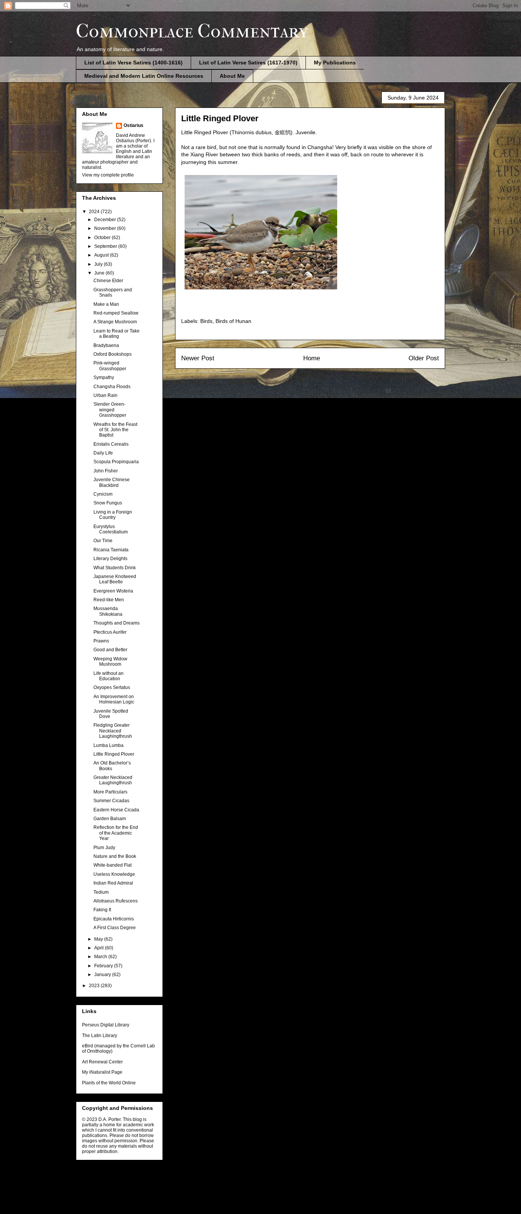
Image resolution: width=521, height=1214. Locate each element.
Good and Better (110, 649)
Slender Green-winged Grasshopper (109, 409)
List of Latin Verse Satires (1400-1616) (133, 62)
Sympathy (103, 377)
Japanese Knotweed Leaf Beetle (114, 579)
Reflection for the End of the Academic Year (115, 833)
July (99, 264)
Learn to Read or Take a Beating (116, 333)
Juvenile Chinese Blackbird (111, 482)
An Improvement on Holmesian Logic (113, 699)
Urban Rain (105, 395)
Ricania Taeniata (111, 549)
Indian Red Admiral (113, 883)
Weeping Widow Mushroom (110, 661)
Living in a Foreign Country (112, 514)
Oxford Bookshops (112, 354)
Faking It (102, 909)
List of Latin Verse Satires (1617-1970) (248, 62)
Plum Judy (104, 847)
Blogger (301, 1198)
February (104, 965)
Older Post (423, 358)
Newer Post (197, 358)
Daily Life (103, 453)
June (100, 273)
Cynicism (103, 494)
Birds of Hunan (233, 321)
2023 (95, 985)
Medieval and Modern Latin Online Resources (143, 76)
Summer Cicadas (111, 800)
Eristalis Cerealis (111, 444)
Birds (206, 321)
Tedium (101, 892)
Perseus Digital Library (105, 1025)
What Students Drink (114, 567)
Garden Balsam (109, 818)
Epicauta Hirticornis (113, 919)
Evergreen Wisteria (113, 591)
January (103, 974)
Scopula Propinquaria (116, 461)
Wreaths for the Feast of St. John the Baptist (115, 430)
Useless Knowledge (114, 874)
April (99, 948)
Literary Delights (110, 558)
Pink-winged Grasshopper (109, 365)
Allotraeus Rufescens (115, 901)
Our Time (103, 540)
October (103, 237)
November (105, 228)
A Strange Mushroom (115, 321)
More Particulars (110, 792)
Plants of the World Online (109, 1083)
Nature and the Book (114, 856)
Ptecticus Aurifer (110, 632)
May (99, 939)
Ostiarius (133, 125)
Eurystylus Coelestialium (110, 529)
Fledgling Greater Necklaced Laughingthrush (112, 731)
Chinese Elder (108, 280)
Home (311, 358)
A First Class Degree (114, 927)
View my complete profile (108, 175)
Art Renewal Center (102, 1062)
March (101, 956)
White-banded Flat (112, 865)
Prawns (101, 641)
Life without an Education (108, 676)
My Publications (335, 62)
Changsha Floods (111, 386)
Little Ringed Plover (113, 754)
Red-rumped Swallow (115, 313)
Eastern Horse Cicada (116, 810)
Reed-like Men (108, 599)
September (106, 246)
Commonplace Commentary (192, 31)
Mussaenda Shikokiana (107, 611)
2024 (95, 211)
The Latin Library (99, 1035)
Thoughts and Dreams (116, 623)
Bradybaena (106, 345)
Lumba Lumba (108, 745)
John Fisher (105, 471)
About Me (232, 76)
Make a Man (106, 304)
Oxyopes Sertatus (111, 687)
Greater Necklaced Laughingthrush (112, 780)
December (105, 219)
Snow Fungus (107, 503)
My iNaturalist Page (102, 1072)
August (102, 255)
